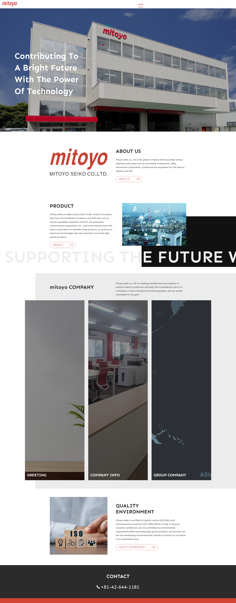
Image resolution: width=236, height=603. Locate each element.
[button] (129, 179)
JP (227, 4)
